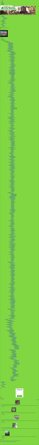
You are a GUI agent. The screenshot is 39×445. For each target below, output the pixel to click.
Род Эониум (12, 204)
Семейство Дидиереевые (12, 105)
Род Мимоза (12, 215)
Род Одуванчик (12, 310)
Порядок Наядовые (11, 44)
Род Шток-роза (12, 172)
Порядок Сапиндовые (11, 234)
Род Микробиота (14, 343)
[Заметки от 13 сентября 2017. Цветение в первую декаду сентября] (17, 404)
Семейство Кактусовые (12, 107)
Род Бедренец (12, 258)
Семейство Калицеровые (12, 318)
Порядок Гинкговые (10, 322)
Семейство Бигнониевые (12, 302)
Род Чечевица (12, 216)
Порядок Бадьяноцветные (11, 56)
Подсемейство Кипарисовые (13, 339)
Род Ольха (12, 126)
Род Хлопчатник (13, 171)
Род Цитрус (12, 227)
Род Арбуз (12, 140)
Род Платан (12, 119)
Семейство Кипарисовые (11, 336)
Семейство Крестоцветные (13, 149)
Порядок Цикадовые (10, 320)
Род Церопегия (12, 275)
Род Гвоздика (12, 98)
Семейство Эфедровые (11, 325)
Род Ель (12, 378)
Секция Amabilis (14, 371)
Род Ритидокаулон (13, 282)
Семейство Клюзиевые (12, 132)
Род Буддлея (12, 295)
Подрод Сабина (15, 347)
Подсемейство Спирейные (14, 194)
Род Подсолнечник (13, 311)
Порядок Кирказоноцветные (12, 70)
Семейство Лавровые (12, 61)
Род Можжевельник (14, 344)
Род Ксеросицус (13, 144)
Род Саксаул (12, 110)
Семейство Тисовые (11, 327)
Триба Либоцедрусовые (13, 337)
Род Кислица (12, 241)
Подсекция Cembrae (17, 360)
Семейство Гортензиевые (12, 209)
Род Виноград (12, 250)
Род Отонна (12, 314)
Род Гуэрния (12, 277)
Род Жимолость (12, 288)
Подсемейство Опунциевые (14, 108)
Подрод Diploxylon (14, 364)
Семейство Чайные (12, 131)
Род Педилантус (13, 189)
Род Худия (12, 280)
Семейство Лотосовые (12, 81)
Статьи (3, 22)
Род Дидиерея (12, 106)
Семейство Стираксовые (12, 163)
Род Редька (12, 150)
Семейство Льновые (12, 242)
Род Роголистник (13, 80)
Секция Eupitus (15, 367)
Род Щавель (12, 115)
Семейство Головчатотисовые (12, 335)
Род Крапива (12, 181)
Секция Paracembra (16, 362)
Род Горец (12, 114)
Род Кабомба (12, 78)
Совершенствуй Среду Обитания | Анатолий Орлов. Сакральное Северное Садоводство (11, 440)
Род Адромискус (13, 199)
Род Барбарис (12, 89)
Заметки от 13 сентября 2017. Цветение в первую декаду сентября (8, 404)
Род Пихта (12, 368)
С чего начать (2, 39)
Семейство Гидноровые (12, 72)
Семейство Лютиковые (12, 83)
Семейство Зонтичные (12, 257)
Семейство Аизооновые (12, 99)
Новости (2, 2)
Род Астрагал (12, 214)
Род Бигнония (12, 303)
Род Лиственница (13, 380)
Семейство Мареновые (12, 268)
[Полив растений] (7, 435)
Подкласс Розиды (9, 192)
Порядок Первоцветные (11, 165)
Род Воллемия (11, 332)
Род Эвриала (12, 76)
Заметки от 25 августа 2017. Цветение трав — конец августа (7, 419)
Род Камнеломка (13, 198)
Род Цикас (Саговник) (12, 321)
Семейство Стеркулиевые (12, 174)
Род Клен (12, 235)
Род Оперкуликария (13, 233)
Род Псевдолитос (13, 281)
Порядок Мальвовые (11, 169)
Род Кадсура (12, 59)
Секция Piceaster (14, 369)
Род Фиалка (12, 135)
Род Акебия (12, 87)
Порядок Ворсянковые (11, 287)
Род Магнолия (12, 52)
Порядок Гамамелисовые (11, 118)
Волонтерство (2, 4)
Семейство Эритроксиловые (13, 243)
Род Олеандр (12, 272)
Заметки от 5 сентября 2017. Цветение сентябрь (6, 411)
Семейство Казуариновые (12, 121)
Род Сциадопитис (14, 357)
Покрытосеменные (7, 41)
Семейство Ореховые (12, 129)
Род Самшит (12, 120)
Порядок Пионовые (11, 94)
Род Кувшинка (12, 75)
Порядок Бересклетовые (11, 244)
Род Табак (12, 294)
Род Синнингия (13, 307)
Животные (4, 19)
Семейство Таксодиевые (11, 349)
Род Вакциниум (13, 161)
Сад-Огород (2, 20)
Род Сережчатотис (12, 329)
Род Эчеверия (12, 205)
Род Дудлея (12, 200)
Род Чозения (12, 155)
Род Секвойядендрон (14, 353)
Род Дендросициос (13, 141)
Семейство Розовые (12, 193)
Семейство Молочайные (12, 187)
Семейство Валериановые (12, 289)
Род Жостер (12, 248)
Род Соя (12, 218)
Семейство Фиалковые (12, 134)
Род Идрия (12, 158)
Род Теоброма (12, 176)
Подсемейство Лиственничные (13, 379)
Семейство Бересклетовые (12, 245)
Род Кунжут (12, 304)
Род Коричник (12, 63)
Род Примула (12, 166)
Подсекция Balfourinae (17, 363)
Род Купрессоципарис (14, 342)
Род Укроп (12, 259)
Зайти (12, 5)
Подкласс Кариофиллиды (10, 96)
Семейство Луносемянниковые (13, 90)
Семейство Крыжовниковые (13, 210)
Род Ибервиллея (13, 142)
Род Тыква (12, 146)
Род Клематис (12, 86)
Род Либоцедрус (14, 338)
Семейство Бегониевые (12, 137)
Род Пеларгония (13, 238)
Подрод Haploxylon (14, 359)
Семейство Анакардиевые (12, 230)
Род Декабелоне (13, 279)
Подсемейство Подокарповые (13, 333)
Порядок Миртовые (11, 220)
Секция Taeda (15, 365)
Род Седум (12, 203)
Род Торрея (11, 328)
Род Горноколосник (13, 202)
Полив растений (3, 435)
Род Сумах (12, 232)
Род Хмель (12, 186)
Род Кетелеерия (12, 376)
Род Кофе (12, 269)
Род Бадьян (12, 57)
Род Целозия (12, 104)
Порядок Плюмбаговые (11, 116)
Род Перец (12, 68)
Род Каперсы (12, 148)
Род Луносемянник (13, 91)
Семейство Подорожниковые (13, 301)
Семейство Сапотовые (12, 164)
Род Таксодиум (14, 351)
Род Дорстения (12, 183)
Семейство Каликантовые (12, 64)
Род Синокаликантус (13, 65)
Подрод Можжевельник (16, 345)
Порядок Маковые (11, 92)
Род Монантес (12, 206)
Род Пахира (12, 179)
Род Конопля (12, 185)
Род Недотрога (12, 240)
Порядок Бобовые (10, 213)
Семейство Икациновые (12, 246)
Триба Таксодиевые (13, 350)
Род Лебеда (12, 111)
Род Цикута (12, 260)
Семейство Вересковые (12, 159)
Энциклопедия (3, 3)
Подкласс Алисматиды (10, 42)
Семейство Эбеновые (12, 162)
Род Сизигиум (12, 222)
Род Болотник (12, 266)
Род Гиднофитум (13, 271)
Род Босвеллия (12, 229)
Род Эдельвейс (12, 313)
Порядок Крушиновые (11, 247)
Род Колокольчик (13, 316)
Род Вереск (12, 160)
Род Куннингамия (14, 355)
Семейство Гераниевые (12, 237)
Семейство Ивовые (12, 153)
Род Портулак (12, 102)
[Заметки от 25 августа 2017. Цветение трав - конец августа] (16, 419)
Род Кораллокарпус (13, 143)
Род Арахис (12, 219)
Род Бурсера (12, 228)
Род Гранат (12, 225)
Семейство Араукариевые (11, 331)
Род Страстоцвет (13, 136)
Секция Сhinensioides (17, 348)
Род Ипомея (12, 297)
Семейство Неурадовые (12, 196)
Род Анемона (12, 84)
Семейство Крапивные (12, 180)
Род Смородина (12, 211)
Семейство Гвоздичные (12, 97)
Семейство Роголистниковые (13, 79)
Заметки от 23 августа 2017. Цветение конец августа (6, 427)
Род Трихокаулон (13, 283)
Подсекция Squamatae (16, 375)
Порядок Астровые (11, 309)
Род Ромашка (12, 312)
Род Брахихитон (13, 175)
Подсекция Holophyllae (16, 374)
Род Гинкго (11, 323)
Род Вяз (12, 184)
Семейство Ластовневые (12, 274)
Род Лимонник (12, 58)
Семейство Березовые (12, 125)
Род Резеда (12, 152)
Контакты (4, 25)
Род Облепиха (12, 253)
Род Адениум (12, 273)
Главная (2, 0)
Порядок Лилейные (11, 45)
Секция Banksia (15, 366)
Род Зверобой (12, 133)
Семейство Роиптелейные (12, 128)
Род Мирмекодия (13, 270)
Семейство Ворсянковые (12, 290)
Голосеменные (5, 18)
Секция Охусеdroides (17, 346)
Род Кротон (12, 191)
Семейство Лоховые (12, 252)
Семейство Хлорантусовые (13, 66)
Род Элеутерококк (13, 256)
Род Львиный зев (13, 300)
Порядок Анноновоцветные (12, 54)
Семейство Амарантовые (12, 103)
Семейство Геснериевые (12, 306)
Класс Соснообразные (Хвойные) (9, 330)
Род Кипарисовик (14, 341)
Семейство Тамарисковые (12, 156)
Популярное (37, 399)
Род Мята (12, 263)
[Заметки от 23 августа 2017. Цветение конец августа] (15, 427)
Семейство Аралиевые (12, 254)
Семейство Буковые (12, 123)
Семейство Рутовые (12, 226)
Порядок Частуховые (11, 43)
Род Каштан (12, 124)
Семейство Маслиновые (12, 284)
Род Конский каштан (13, 236)
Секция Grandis (14, 372)
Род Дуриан (12, 178)
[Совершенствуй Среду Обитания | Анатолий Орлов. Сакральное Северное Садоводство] (18, 14)
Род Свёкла (12, 112)
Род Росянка (12, 212)
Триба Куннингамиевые (13, 354)
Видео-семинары (4, 23)
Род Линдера (12, 62)
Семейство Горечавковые (12, 267)
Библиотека (2, 21)
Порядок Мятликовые (11, 47)
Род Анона (12, 55)
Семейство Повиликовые (12, 298)
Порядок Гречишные (11, 113)
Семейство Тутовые (12, 182)
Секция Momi (13, 373)
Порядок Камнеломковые (11, 197)
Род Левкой (12, 151)
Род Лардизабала (13, 88)
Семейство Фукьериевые (12, 157)
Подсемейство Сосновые (12, 358)
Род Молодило (12, 208)
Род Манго (12, 231)
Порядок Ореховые (11, 127)
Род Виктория (12, 74)
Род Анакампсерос (13, 100)
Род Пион (12, 95)
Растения (4, 17)
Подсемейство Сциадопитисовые (13, 356)
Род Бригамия (12, 317)
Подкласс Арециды (10, 48)
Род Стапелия (12, 278)
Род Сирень (12, 286)
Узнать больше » (3, 406)
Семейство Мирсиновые (12, 167)
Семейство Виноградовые (12, 249)
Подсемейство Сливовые (13, 195)
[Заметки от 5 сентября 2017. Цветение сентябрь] (13, 411)
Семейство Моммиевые (12, 60)
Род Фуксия (12, 224)
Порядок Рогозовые (11, 49)
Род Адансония (12, 177)
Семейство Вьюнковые (12, 296)
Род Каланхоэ (12, 201)
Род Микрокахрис (13, 334)
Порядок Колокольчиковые (11, 315)
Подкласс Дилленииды (10, 130)
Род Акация (12, 217)
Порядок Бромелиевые (11, 46)
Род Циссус (12, 251)
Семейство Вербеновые (12, 264)
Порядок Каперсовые (11, 147)
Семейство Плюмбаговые (12, 117)
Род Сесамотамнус (13, 305)
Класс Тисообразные (8, 326)
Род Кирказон (12, 71)
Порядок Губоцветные (11, 262)
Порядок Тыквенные (11, 139)
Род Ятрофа (12, 188)
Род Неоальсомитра (13, 145)
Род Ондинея (12, 77)
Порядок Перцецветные (11, 67)
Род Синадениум (13, 190)
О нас (2, 24)
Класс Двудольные (8, 50)
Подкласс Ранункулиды (10, 82)
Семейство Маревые (12, 109)
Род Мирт (12, 221)
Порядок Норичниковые (11, 299)
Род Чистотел (12, 93)
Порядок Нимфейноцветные (12, 73)
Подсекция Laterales (16, 370)
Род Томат (12, 293)
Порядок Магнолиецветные (12, 51)
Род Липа (12, 173)
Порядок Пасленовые (11, 291)
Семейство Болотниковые (12, 265)
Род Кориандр (12, 261)
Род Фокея (12, 276)
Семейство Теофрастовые (12, 168)
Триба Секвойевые (13, 352)
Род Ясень (12, 285)
